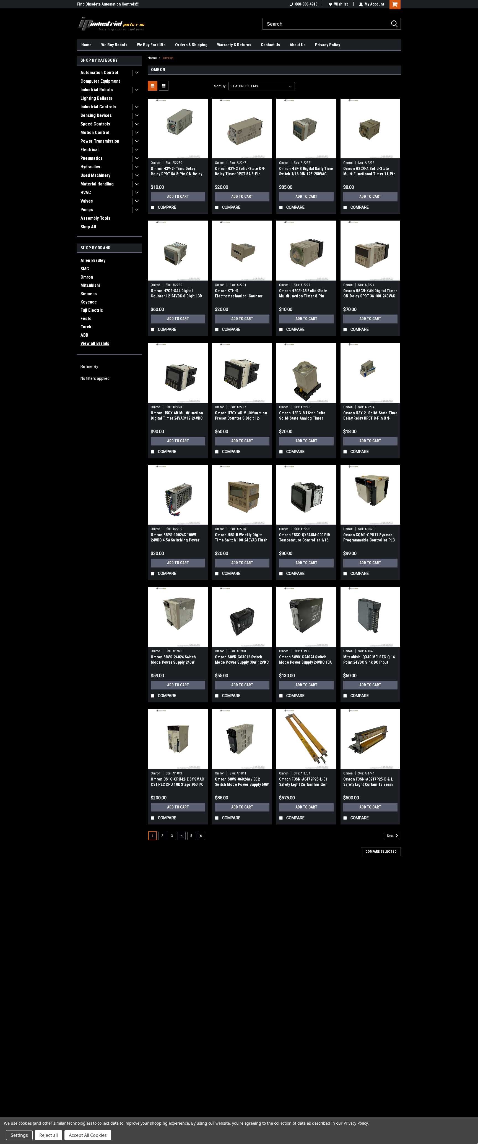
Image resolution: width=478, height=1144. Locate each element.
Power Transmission (99, 141)
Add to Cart (178, 196)
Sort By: (220, 86)
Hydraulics (90, 166)
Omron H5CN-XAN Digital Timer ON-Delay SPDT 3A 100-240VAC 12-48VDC (370, 296)
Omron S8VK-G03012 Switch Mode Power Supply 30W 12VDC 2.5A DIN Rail (242, 662)
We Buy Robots (114, 44)
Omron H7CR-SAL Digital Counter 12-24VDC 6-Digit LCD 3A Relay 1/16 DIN (176, 296)
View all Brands (94, 343)
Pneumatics (91, 158)
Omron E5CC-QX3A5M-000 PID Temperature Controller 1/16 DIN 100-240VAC (304, 540)
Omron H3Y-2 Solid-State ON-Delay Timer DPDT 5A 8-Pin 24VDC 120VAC (240, 173)
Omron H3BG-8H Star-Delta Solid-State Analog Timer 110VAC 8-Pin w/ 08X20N (302, 418)
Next (391, 836)
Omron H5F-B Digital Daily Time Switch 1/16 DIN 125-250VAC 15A (306, 173)
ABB (84, 335)
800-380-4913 (306, 4)
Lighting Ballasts (96, 98)
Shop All (88, 226)
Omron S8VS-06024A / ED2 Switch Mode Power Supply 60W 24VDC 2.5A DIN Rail (242, 784)
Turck (85, 326)
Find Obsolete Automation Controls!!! (108, 4)
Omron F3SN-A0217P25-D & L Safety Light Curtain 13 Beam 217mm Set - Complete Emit (368, 784)
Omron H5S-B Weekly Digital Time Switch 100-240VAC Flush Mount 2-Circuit (241, 540)
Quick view (178, 154)
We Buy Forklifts (151, 44)
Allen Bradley (92, 260)
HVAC (85, 192)
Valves (86, 201)
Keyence (88, 302)
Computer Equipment (100, 81)
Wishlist (341, 4)
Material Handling (97, 184)
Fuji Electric (91, 310)
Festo (86, 318)
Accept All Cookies (88, 1135)
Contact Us (270, 44)
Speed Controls (95, 124)
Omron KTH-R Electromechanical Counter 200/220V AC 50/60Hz (239, 296)
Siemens (88, 293)
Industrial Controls (98, 106)
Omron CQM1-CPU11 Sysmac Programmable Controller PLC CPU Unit (369, 540)
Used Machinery (95, 175)
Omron (86, 277)
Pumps (86, 209)
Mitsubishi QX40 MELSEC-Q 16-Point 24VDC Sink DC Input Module (369, 662)
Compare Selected (380, 852)
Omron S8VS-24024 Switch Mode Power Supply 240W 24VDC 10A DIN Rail (173, 662)
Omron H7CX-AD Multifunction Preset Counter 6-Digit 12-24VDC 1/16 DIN (241, 418)
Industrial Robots (96, 89)
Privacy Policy (327, 44)
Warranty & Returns (234, 44)
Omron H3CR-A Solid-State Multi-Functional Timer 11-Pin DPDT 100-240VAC (369, 173)
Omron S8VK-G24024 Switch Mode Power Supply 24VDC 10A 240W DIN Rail (305, 662)
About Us (297, 44)
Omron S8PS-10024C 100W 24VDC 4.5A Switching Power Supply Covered (175, 540)
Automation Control (99, 72)
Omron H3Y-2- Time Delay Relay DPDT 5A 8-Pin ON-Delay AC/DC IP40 (176, 173)
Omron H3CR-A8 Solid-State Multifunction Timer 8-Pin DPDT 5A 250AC (303, 296)
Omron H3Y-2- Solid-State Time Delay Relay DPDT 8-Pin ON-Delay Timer (370, 418)
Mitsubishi (90, 285)
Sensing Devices (96, 115)
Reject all (48, 1135)
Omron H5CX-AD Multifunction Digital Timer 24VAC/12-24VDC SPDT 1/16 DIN (177, 418)
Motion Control (94, 132)
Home (86, 44)
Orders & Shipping (191, 44)
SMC (84, 268)
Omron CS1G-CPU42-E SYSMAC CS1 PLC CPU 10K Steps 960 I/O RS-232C (177, 784)
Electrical (89, 149)
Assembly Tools (95, 218)
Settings (19, 1135)
